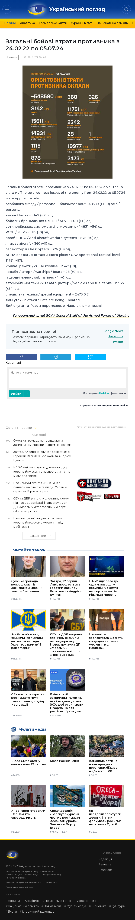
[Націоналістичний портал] (89, 497)
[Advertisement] (103, 452)
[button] (7, 9)
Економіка (98, 906)
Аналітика (27, 23)
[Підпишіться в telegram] (55, 357)
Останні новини (19, 428)
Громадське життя (53, 23)
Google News (113, 331)
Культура (118, 906)
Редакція (105, 859)
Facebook (115, 336)
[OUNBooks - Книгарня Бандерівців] (103, 483)
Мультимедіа (59, 832)
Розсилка (105, 870)
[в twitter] (90, 357)
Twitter (117, 342)
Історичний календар (38, 911)
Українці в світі (81, 23)
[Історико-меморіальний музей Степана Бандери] (116, 496)
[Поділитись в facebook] (21, 357)
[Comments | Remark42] (67, 388)
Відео (16, 775)
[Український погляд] (13, 855)
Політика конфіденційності (20, 887)
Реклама (104, 864)
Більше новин (38, 535)
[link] (71, 316)
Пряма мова (53, 906)
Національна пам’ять (112, 23)
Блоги (12, 911)
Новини (10, 23)
